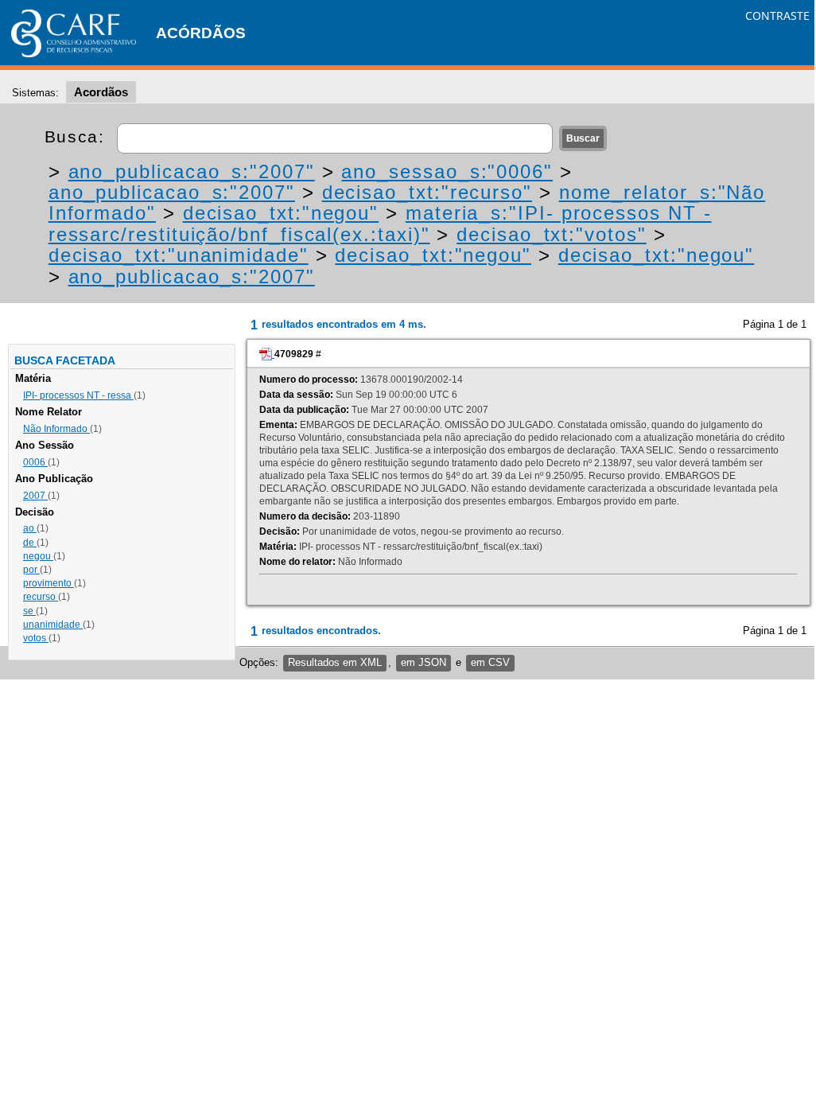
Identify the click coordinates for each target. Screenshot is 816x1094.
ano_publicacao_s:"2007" (191, 171)
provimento (48, 583)
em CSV (490, 662)
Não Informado (56, 428)
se (29, 611)
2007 (35, 495)
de (30, 542)
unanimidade (53, 624)
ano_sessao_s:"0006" (446, 171)
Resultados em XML (335, 662)
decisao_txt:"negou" (281, 213)
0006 (35, 462)
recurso (40, 596)
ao (30, 528)
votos (36, 638)
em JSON (423, 662)
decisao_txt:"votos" (551, 234)
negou (38, 556)
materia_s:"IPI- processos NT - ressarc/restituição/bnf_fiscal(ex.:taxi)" (380, 223)
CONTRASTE (777, 15)
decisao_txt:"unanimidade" (179, 255)
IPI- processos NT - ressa (78, 395)
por (31, 569)
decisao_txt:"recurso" (427, 192)
